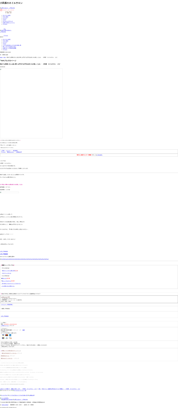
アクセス (3, 152)
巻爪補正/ (15, 150)
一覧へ (39, 388)
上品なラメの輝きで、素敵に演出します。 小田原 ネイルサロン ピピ (18, 388)
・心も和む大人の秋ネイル (7, 286)
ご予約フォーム (5, 325)
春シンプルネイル (6, 281)
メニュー (5, 42)
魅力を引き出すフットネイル (9, 353)
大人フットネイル (6, 273)
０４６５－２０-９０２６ (10, 324)
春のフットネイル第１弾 (10, 270)
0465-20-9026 (5, 404)
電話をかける (10, 152)
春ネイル (4, 278)
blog (5, 57)
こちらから (99, 154)
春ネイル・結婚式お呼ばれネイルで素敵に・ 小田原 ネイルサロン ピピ (61, 388)
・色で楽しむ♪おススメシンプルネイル (11, 283)
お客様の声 (19, 152)
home (1, 57)
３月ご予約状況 (4, 251)
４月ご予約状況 (4, 254)
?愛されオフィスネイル (6, 358)
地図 (23, 330)
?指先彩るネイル (5, 355)
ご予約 (2, 150)
